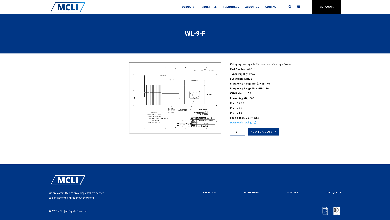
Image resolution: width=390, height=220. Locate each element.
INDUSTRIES (251, 192)
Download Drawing (241, 122)
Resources (231, 7)
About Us (252, 7)
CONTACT (292, 192)
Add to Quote (262, 132)
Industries (209, 7)
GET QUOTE (334, 192)
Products (187, 7)
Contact (271, 7)
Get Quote (327, 7)
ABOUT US (209, 192)
